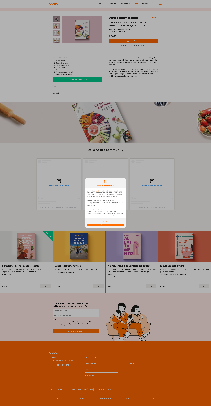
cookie (97, 191)
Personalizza (105, 221)
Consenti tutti (105, 225)
